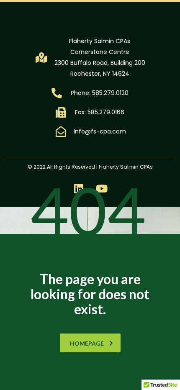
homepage (87, 343)
